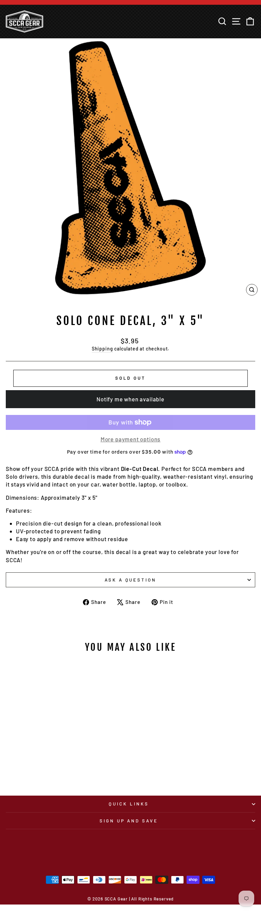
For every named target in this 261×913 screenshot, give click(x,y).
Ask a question (131, 580)
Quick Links (129, 803)
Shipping (102, 348)
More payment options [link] (131, 439)
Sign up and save (129, 820)
